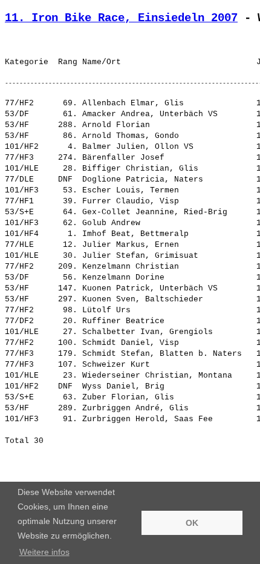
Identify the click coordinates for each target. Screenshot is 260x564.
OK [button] (192, 523)
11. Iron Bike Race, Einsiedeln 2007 (121, 18)
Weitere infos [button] (44, 552)
